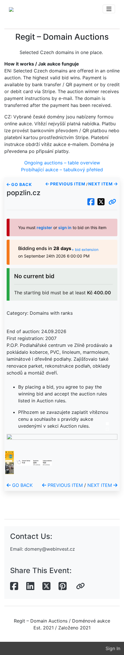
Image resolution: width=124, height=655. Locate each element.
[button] (112, 202)
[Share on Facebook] (14, 586)
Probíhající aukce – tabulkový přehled (62, 169)
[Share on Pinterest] (63, 586)
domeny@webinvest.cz (50, 549)
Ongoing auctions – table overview (62, 163)
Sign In (113, 648)
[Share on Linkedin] (30, 586)
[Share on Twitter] (46, 586)
